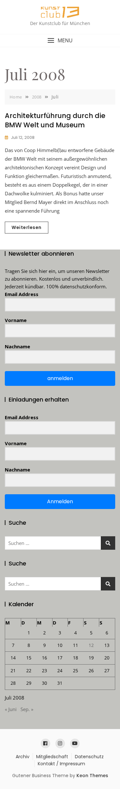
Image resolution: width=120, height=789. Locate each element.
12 (91, 645)
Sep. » (26, 709)
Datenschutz (89, 756)
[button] (60, 41)
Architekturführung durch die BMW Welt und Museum (55, 120)
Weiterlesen (27, 227)
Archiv (22, 756)
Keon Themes (92, 775)
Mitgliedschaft (52, 756)
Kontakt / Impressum (61, 763)
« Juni (11, 709)
